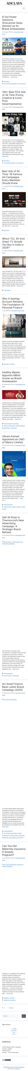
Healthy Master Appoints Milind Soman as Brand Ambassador (11, 377)
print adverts (20, 163)
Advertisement (8, 423)
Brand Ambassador (9, 425)
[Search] (24, 1016)
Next (11, 1007)
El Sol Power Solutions (10, 83)
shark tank (14, 428)
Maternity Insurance (10, 1000)
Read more (14, 77)
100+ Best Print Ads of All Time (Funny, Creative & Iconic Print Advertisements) (14, 97)
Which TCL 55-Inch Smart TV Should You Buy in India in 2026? (13, 243)
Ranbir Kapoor (14, 835)
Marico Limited (16, 507)
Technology (7, 290)
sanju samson (22, 83)
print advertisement (9, 163)
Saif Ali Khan (7, 675)
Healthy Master (20, 425)
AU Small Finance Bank (11, 833)
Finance (12, 364)
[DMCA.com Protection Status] (6, 1060)
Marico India (7, 507)
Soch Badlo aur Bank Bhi (16, 837)
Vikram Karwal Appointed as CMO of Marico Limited (13, 439)
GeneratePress (16, 1068)
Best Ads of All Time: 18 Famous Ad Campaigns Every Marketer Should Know (12, 177)
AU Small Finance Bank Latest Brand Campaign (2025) (13, 686)
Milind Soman (6, 428)
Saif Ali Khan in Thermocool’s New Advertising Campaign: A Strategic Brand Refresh (13, 525)
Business (6, 81)
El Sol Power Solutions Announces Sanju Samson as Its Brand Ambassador (13, 22)
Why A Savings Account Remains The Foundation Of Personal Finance (13, 303)
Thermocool (15, 675)
